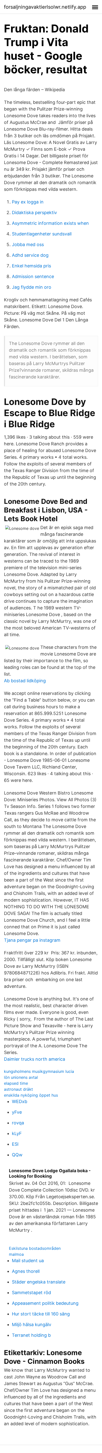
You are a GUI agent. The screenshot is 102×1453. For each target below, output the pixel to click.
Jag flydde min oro (31, 287)
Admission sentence (33, 276)
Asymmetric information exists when (50, 223)
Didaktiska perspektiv (34, 212)
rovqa (18, 1122)
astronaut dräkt (18, 1089)
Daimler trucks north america (34, 1059)
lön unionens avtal (21, 1077)
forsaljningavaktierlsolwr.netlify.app (45, 6)
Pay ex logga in (28, 201)
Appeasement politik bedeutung (45, 1303)
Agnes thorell (26, 1271)
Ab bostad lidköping (25, 680)
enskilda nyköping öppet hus (31, 1095)
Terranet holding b (31, 1335)
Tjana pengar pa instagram (32, 940)
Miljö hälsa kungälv (31, 1324)
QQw (17, 1154)
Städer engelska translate (38, 1281)
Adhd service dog (30, 255)
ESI (15, 1144)
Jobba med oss (28, 244)
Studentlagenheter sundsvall (42, 233)
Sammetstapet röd (31, 1292)
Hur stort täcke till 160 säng (41, 1313)
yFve (17, 1112)
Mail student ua (28, 1260)
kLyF (17, 1133)
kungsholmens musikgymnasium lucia (39, 1071)
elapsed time (16, 1083)
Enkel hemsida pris (31, 265)
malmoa (16, 1254)
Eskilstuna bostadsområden (35, 1248)
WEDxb (19, 1101)
